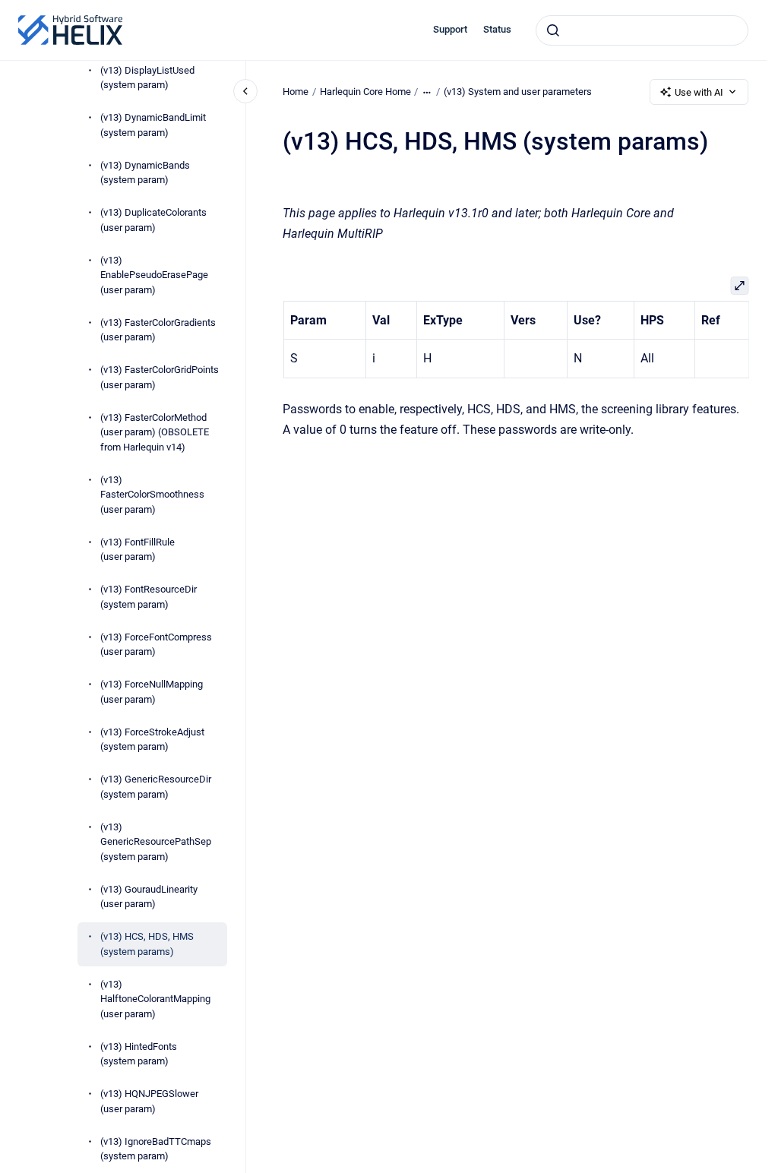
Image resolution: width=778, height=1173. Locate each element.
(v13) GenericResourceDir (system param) (155, 786)
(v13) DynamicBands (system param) (145, 173)
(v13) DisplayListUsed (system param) (147, 78)
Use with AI (699, 92)
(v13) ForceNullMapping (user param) (151, 691)
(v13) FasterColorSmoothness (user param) (152, 494)
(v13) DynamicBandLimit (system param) (153, 125)
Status (497, 29)
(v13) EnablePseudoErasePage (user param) (154, 275)
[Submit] (553, 30)
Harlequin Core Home (365, 91)
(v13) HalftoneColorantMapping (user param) (155, 999)
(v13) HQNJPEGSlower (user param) (149, 1101)
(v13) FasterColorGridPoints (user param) (159, 377)
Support (450, 29)
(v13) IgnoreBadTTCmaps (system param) (155, 1149)
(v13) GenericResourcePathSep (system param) (155, 841)
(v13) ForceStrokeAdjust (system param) (152, 739)
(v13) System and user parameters (518, 91)
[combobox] (642, 30)
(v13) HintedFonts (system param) (138, 1054)
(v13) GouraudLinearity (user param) (149, 897)
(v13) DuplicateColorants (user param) (153, 220)
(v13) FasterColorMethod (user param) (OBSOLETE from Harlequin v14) (154, 432)
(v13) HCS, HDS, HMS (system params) (147, 944)
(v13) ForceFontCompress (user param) (156, 644)
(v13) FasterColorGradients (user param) (158, 330)
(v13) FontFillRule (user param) (137, 549)
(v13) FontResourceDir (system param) (148, 596)
